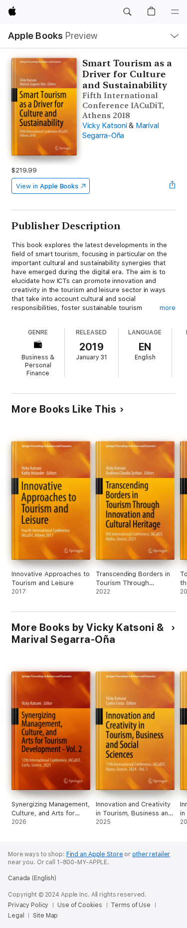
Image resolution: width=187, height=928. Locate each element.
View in (47, 186)
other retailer (151, 854)
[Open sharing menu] (172, 185)
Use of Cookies (79, 905)
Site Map (45, 915)
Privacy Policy (28, 905)
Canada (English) (32, 878)
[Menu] (175, 12)
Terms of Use (131, 905)
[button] (127, 12)
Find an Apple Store (94, 854)
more (168, 307)
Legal (16, 915)
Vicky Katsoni (104, 125)
